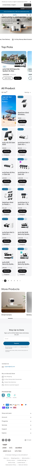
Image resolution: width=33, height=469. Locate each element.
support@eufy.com (10, 366)
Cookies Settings (21, 460)
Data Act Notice (23, 464)
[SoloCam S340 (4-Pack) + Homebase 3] (8, 196)
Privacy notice (11, 460)
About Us (6, 458)
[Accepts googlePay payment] (18, 405)
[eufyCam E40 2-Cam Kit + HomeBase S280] (8, 225)
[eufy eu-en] (14, 15)
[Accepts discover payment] (14, 405)
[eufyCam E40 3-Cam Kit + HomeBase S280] (24, 136)
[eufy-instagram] (3, 440)
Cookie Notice (21, 462)
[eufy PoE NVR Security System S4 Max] (24, 225)
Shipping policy (15, 458)
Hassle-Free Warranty (10, 382)
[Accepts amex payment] (7, 405)
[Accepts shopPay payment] (3, 407)
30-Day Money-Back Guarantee (13, 379)
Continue (27, 4)
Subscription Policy (11, 464)
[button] (30, 2)
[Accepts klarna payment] (14, 407)
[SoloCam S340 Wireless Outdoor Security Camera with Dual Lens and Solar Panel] (24, 104)
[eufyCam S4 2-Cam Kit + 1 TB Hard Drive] (24, 196)
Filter (4, 92)
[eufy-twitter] (9, 440)
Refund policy (26, 458)
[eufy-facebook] (6, 440)
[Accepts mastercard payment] (22, 405)
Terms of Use (11, 462)
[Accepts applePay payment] (11, 405)
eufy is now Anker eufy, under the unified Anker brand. (16, 11)
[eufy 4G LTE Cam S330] (8, 136)
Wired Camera (6, 315)
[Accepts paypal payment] (25, 405)
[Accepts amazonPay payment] (3, 405)
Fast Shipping (8, 376)
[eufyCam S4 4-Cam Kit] (24, 166)
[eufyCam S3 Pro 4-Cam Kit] (8, 166)
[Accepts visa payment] (11, 407)
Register (16, 343)
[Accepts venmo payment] (7, 407)
